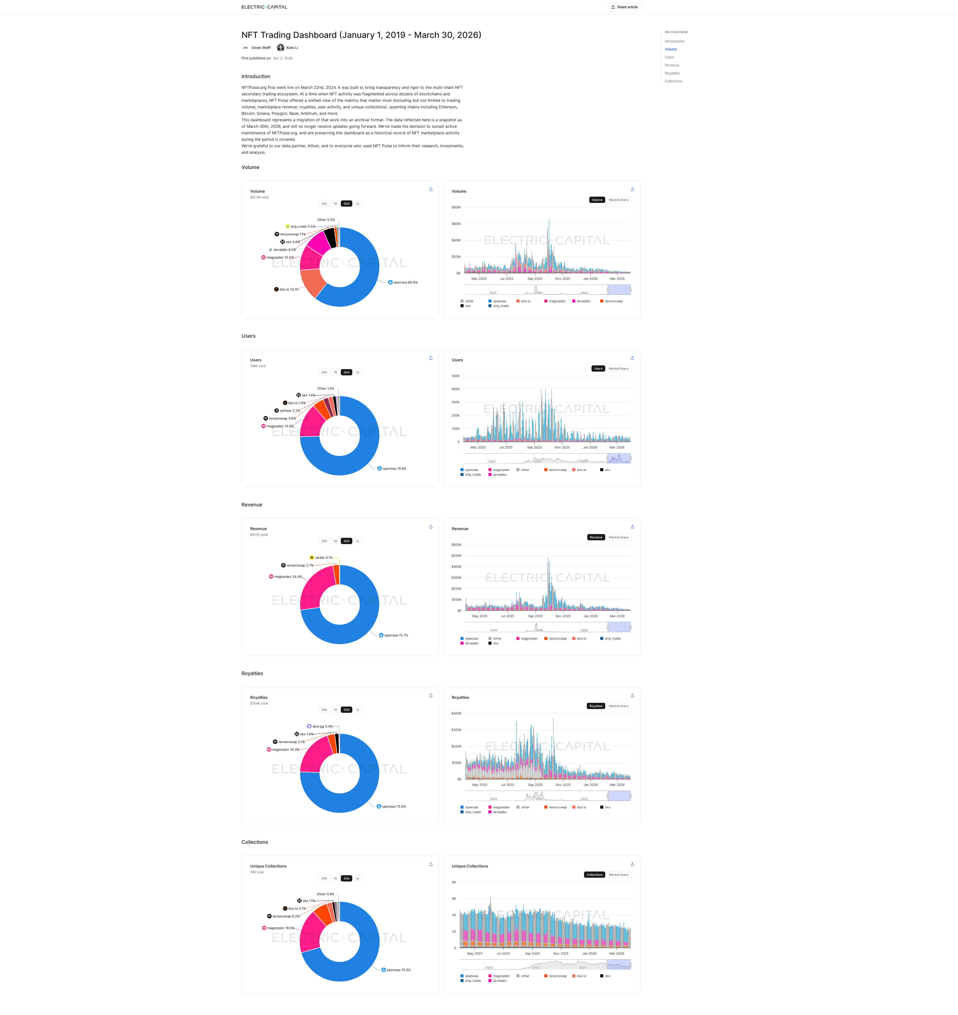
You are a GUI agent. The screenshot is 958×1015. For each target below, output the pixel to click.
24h (324, 203)
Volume (597, 200)
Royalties (596, 706)
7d (335, 203)
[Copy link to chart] (431, 189)
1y (357, 203)
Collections (594, 874)
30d (347, 203)
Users (598, 368)
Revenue (596, 537)
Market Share (618, 200)
